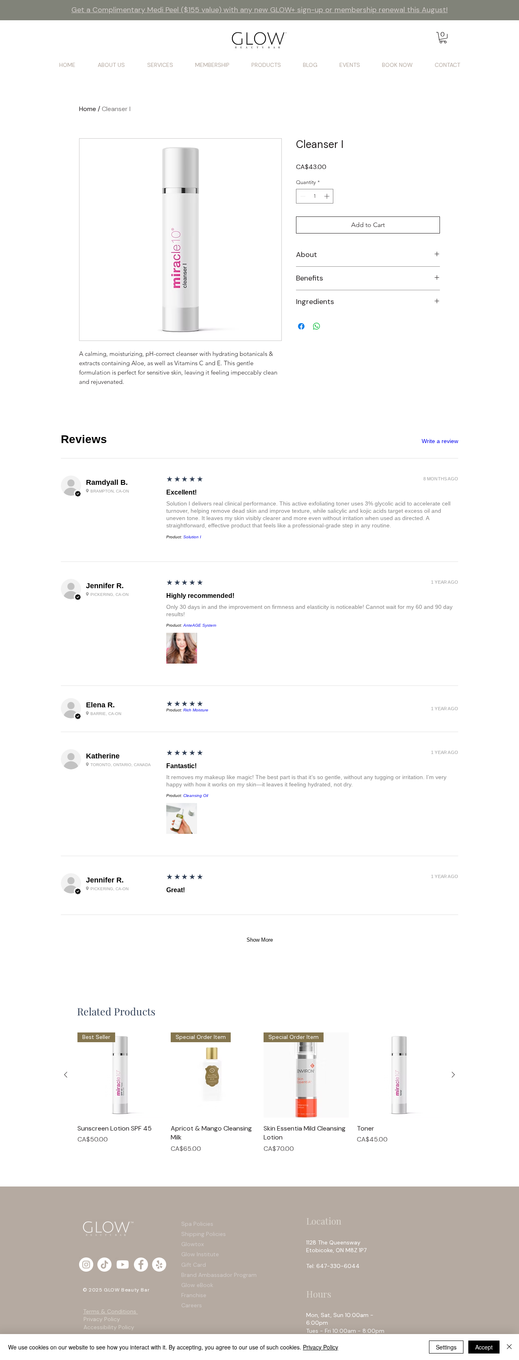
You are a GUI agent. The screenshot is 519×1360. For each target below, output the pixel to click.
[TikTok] (104, 1264)
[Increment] (327, 196)
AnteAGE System (199, 625)
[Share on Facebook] (301, 326)
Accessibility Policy (109, 1327)
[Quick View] (399, 1075)
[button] (443, 37)
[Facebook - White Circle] (141, 1264)
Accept (484, 1347)
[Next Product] (453, 1074)
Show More (260, 940)
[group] (259, 1093)
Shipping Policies (204, 1234)
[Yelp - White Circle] (159, 1264)
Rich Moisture (195, 710)
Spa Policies (197, 1223)
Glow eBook (197, 1285)
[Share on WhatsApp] (317, 326)
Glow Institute (200, 1254)
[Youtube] (123, 1264)
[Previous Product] (66, 1074)
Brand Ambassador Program (219, 1275)
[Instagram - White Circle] (86, 1264)
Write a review (440, 441)
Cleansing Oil (195, 795)
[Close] (509, 1347)
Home (87, 109)
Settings (446, 1347)
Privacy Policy (102, 1319)
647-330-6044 (339, 1266)
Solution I (192, 537)
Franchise (193, 1295)
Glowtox (192, 1244)
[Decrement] (302, 196)
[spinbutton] (315, 196)
